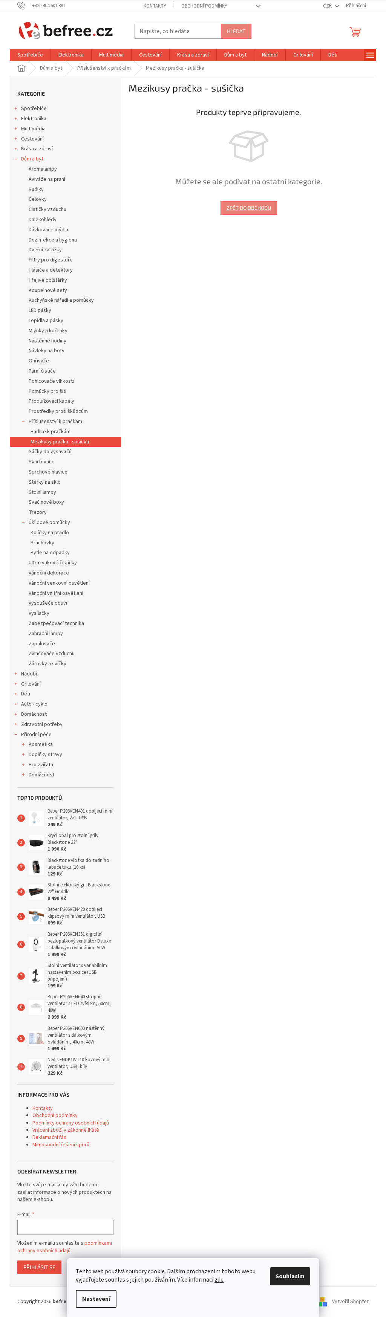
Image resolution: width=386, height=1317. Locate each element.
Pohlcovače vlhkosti (51, 381)
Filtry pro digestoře (51, 260)
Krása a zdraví (37, 149)
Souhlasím (290, 1276)
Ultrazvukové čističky (53, 563)
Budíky (36, 189)
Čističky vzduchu (47, 209)
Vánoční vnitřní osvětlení (56, 593)
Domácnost (34, 714)
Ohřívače (39, 361)
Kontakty (155, 6)
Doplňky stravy (45, 754)
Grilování (31, 684)
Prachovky (42, 543)
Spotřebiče (34, 108)
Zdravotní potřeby (42, 724)
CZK (328, 6)
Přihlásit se (39, 1267)
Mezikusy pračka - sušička (60, 442)
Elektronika (33, 118)
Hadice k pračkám (50, 431)
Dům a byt (32, 159)
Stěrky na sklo (45, 482)
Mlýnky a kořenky (48, 331)
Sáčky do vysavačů (50, 451)
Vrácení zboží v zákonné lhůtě (65, 1130)
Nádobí (29, 674)
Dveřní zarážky (45, 250)
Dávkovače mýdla (48, 230)
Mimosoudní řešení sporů (60, 1145)
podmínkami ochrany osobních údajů (64, 1246)
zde (219, 1280)
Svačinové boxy (46, 502)
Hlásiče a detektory (51, 270)
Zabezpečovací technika (56, 623)
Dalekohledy (43, 219)
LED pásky (40, 310)
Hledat (236, 31)
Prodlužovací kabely (51, 401)
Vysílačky (39, 613)
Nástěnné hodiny (47, 341)
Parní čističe (42, 371)
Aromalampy (43, 169)
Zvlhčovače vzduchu (52, 653)
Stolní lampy (42, 492)
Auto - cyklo (34, 704)
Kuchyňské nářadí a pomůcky (61, 300)
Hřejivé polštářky (48, 280)
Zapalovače (42, 644)
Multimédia (33, 129)
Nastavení (96, 1299)
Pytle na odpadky (50, 552)
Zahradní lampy (46, 633)
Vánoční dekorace (49, 573)
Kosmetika (41, 744)
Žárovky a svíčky (47, 664)
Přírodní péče (36, 734)
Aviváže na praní (47, 179)
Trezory (38, 512)
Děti (25, 694)
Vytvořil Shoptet (350, 1301)
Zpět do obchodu (249, 208)
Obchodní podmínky (204, 6)
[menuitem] (30, 55)
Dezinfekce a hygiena (53, 240)
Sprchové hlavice (48, 472)
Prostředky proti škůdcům (58, 411)
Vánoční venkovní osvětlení (59, 583)
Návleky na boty (46, 350)
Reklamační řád (49, 1137)
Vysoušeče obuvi (48, 603)
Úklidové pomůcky (49, 522)
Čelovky (38, 199)
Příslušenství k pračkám (55, 421)
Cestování (32, 139)
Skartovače (42, 462)
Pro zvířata (41, 765)
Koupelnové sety (48, 290)
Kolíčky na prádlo (50, 532)
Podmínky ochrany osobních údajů (70, 1123)
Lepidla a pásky (46, 320)
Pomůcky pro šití (47, 391)
